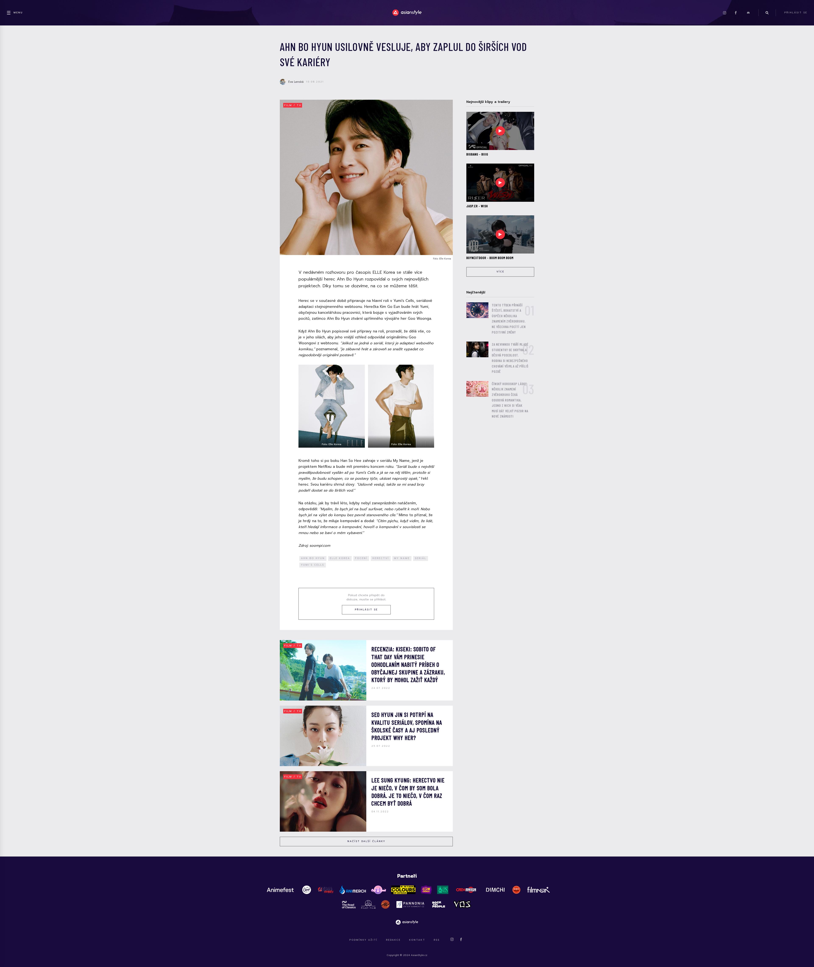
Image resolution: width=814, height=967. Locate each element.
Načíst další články (366, 841)
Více (500, 271)
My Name (402, 558)
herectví (380, 558)
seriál (420, 558)
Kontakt (417, 940)
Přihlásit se (366, 609)
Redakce (393, 940)
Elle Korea (340, 558)
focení (361, 558)
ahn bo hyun (313, 558)
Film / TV (292, 105)
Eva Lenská (296, 82)
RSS (437, 940)
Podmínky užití (363, 940)
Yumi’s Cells (312, 565)
